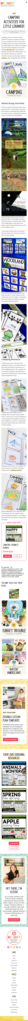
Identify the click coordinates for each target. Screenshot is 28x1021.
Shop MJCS (7, 556)
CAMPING (4, 569)
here (17, 32)
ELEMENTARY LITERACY (13, 569)
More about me (14, 920)
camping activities (16, 470)
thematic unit (10, 49)
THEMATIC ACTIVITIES (7, 576)
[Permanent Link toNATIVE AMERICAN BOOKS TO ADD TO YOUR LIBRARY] (14, 657)
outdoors (4, 58)
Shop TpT (17, 556)
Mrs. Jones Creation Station (8, 4)
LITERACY (19, 570)
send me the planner (10, 739)
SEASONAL (6, 567)
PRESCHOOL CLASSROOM (8, 572)
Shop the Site (14, 843)
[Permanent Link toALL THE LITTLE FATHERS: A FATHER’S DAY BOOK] (14, 594)
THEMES (17, 576)
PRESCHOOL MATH (12, 573)
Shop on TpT (14, 848)
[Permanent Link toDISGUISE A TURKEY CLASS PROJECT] (14, 619)
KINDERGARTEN (12, 570)
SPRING (8, 575)
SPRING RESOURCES (16, 575)
